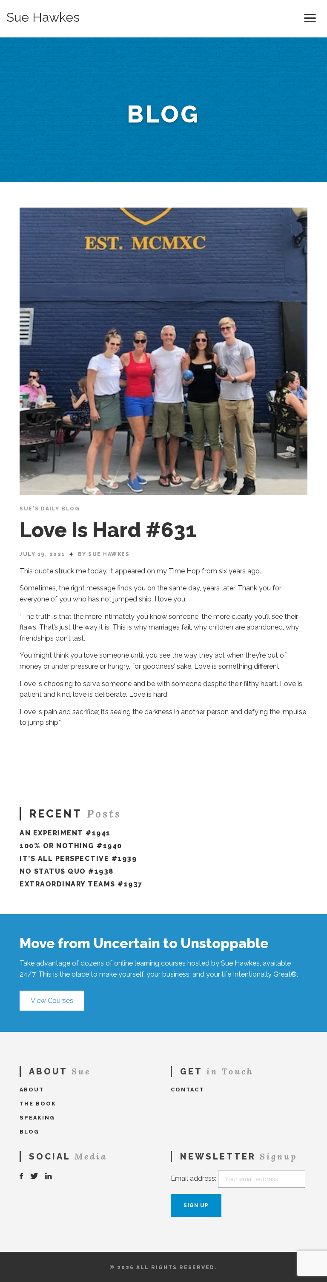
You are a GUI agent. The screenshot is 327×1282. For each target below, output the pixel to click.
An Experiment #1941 (65, 833)
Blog (29, 1131)
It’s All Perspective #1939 (78, 859)
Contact (187, 1089)
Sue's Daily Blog (50, 509)
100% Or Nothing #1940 (71, 846)
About (32, 1089)
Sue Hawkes (43, 17)
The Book (38, 1103)
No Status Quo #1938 (67, 871)
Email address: (193, 1178)
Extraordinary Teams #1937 (81, 884)
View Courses (52, 1001)
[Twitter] (34, 1176)
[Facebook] (22, 1176)
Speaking (37, 1117)
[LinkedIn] (49, 1176)
